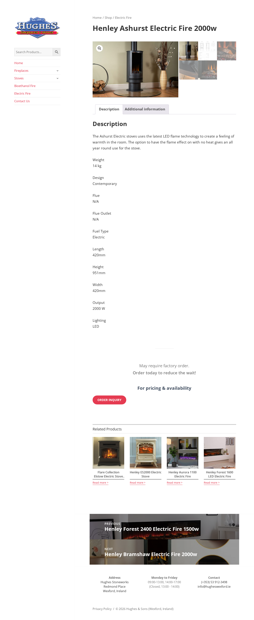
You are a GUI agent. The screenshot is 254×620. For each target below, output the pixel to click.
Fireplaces (21, 71)
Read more (99, 482)
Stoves (19, 78)
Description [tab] (109, 109)
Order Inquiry (109, 400)
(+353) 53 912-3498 (214, 582)
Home (18, 63)
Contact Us (22, 101)
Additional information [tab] (145, 109)
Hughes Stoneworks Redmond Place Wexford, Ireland (115, 586)
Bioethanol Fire (25, 86)
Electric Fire (22, 93)
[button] (99, 48)
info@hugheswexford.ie (214, 587)
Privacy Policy (102, 609)
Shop (108, 17)
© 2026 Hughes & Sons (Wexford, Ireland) (144, 609)
